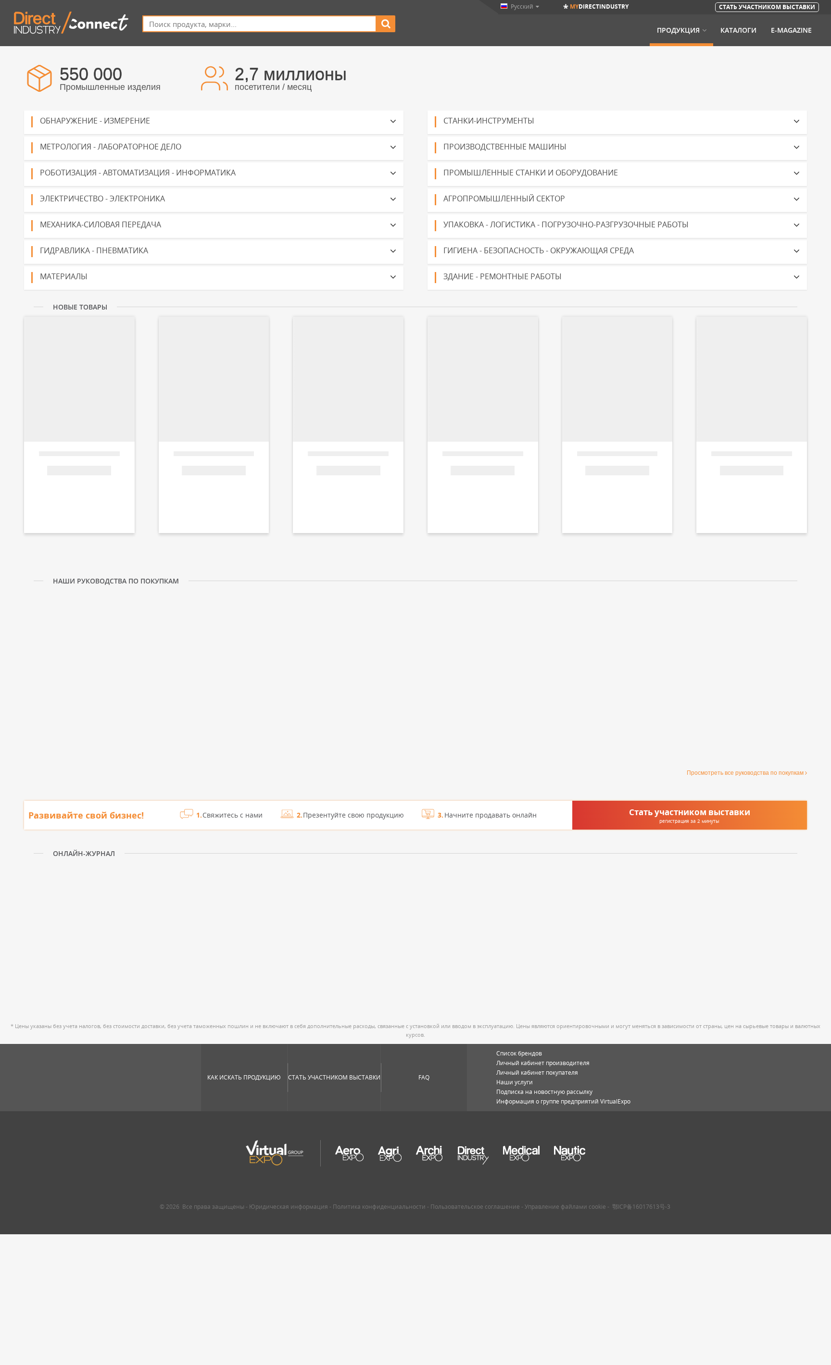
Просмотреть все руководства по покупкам (745, 772)
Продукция (678, 30)
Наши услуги (514, 1082)
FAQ (423, 1077)
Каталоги (738, 30)
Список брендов (519, 1053)
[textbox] (259, 23)
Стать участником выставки (334, 1077)
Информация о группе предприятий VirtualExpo (563, 1101)
